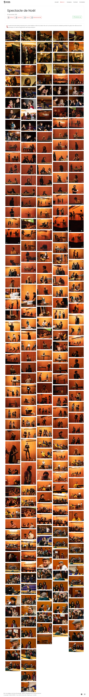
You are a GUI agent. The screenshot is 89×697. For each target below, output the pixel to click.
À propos (69, 2)
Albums (62, 2)
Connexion (82, 2)
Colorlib (34, 695)
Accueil (56, 2)
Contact (75, 2)
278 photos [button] (76, 17)
